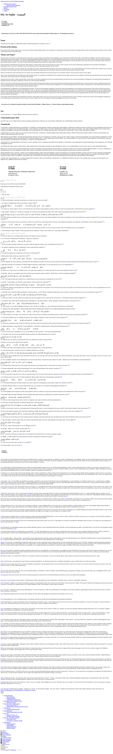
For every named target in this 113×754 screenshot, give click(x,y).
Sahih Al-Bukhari (11, 724)
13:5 (3, 542)
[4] (83, 227)
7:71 (20, 683)
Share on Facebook (5, 690)
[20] (34, 425)
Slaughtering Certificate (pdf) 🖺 (14, 720)
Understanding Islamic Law (13, 699)
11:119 (4, 574)
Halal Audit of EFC (11, 719)
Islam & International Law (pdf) (14, 712)
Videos (4, 743)
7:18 (9, 574)
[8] (76, 270)
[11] (85, 297)
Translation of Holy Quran (10, 6)
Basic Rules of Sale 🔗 (12, 705)
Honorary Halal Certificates (13, 5)
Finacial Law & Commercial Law (12, 703)
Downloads (6, 9)
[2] (94, 208)
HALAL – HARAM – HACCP (11, 717)
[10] (12, 288)
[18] (89, 407)
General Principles (8, 695)
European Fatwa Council (10, 4)
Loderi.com (13, 750)
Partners (6, 8)
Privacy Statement (6, 734)
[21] (30, 442)
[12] (87, 314)
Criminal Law (7, 708)
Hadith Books (7, 722)
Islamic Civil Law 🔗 (12, 715)
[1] (47, 199)
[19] (89, 416)
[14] (68, 365)
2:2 (43, 462)
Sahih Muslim (10, 725)
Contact (5, 10)
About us (4, 732)
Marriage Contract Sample (13, 716)
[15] (92, 373)
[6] (39, 252)
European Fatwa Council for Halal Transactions (12, 1)
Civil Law (6, 713)
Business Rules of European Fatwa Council (17, 706)
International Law (8, 710)
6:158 (7, 682)
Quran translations (6, 739)
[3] (7, 218)
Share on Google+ (31, 690)
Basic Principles (11, 697)
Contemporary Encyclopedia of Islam (13, 701)
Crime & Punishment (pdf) (13, 709)
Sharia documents (6, 740)
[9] (60, 278)
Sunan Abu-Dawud (11, 726)
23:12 (17, 522)
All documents (5, 741)
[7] (97, 261)
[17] (85, 391)
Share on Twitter (23, 690)
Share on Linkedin (14, 690)
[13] (90, 322)
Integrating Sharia (11, 698)
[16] (71, 382)
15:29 (37, 531)
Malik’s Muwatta (11, 728)
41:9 (109, 488)
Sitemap (4, 736)
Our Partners (5, 733)
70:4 (29, 488)
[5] (62, 243)
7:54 (10, 486)
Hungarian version (11, 702)
